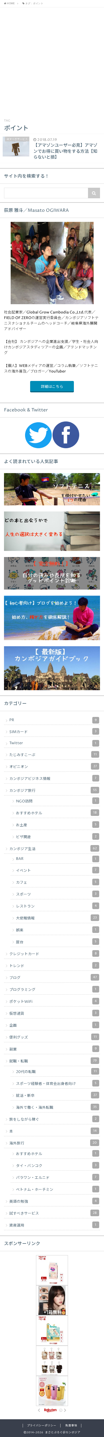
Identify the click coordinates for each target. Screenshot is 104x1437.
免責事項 (71, 1425)
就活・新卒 (56, 1095)
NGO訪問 (56, 801)
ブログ (53, 977)
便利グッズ (53, 1037)
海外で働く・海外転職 (56, 1107)
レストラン (56, 906)
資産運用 (52, 1225)
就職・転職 (53, 1061)
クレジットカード (53, 953)
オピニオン (53, 766)
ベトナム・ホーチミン (56, 1189)
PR (53, 720)
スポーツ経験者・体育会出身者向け (56, 1083)
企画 (52, 1025)
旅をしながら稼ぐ (53, 1119)
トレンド (53, 965)
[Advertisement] (52, 61)
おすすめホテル (56, 813)
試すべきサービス (53, 1213)
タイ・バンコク (56, 1165)
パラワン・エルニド (56, 1177)
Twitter (52, 743)
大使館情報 (56, 918)
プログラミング (52, 989)
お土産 (56, 825)
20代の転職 (56, 1071)
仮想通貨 (53, 1013)
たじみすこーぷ (53, 754)
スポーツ (56, 894)
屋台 (56, 942)
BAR (56, 858)
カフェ (56, 882)
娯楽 (56, 930)
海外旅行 (53, 1143)
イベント (56, 870)
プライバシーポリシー (41, 1425)
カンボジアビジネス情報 (52, 778)
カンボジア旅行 (53, 790)
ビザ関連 (56, 836)
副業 (53, 1049)
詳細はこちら (52, 386)
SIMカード (53, 731)
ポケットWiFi (53, 1001)
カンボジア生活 (53, 848)
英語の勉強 (53, 1201)
